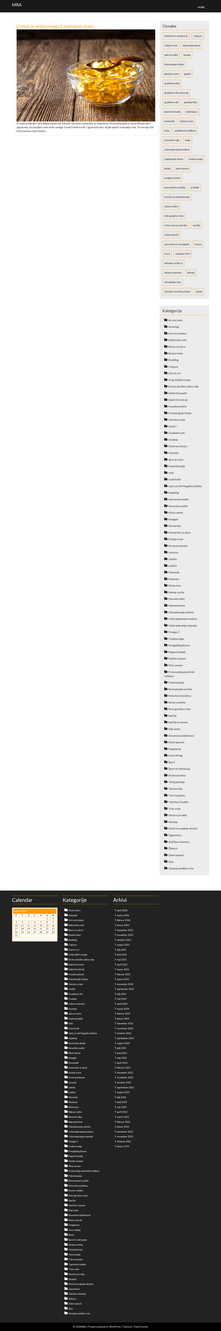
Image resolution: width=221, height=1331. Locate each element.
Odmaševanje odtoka (181, 612)
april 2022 (122, 1112)
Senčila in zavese (178, 722)
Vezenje (173, 821)
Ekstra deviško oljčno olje (183, 386)
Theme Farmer (140, 1326)
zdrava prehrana (172, 272)
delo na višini (171, 54)
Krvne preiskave (178, 545)
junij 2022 (122, 1102)
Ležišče (172, 565)
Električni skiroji (178, 399)
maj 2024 (122, 998)
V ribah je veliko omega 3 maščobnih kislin (55, 26)
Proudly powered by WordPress (104, 1326)
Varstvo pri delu (177, 815)
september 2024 (125, 989)
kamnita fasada (172, 111)
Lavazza (173, 552)
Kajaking (173, 492)
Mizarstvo (174, 585)
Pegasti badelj (176, 652)
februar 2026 (123, 920)
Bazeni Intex (175, 353)
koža (166, 130)
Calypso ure (170, 45)
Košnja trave (175, 539)
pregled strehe (172, 177)
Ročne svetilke (176, 702)
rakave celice (171, 206)
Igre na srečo (175, 459)
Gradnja (173, 439)
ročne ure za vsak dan (175, 225)
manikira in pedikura (185, 130)
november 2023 (125, 1028)
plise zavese (182, 168)
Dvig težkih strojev (179, 379)
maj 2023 (122, 1057)
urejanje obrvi (182, 253)
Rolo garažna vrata (179, 709)
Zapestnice (174, 835)
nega (187, 140)
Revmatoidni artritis (180, 689)
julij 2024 (121, 994)
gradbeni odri (171, 102)
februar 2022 (123, 1121)
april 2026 (122, 910)
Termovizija (175, 788)
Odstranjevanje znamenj (182, 625)
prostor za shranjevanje (176, 196)
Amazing (173, 326)
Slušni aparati (176, 742)
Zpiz (171, 861)
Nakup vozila (176, 592)
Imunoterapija (176, 466)
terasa (198, 244)
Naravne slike (176, 598)
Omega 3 (173, 632)
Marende (173, 572)
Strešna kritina (176, 775)
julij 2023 (121, 1048)
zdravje (191, 272)
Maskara (173, 579)
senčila (196, 225)
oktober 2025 (124, 940)
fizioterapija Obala (174, 64)
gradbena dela (172, 83)
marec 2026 (123, 915)
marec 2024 (123, 1008)
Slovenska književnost (181, 735)
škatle (199, 291)
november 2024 (125, 984)
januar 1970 (123, 1146)
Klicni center (175, 512)
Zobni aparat (176, 855)
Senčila (172, 715)
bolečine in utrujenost (176, 35)
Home (201, 7)
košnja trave (186, 121)
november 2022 (125, 1077)
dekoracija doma (191, 45)
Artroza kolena (177, 333)
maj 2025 (122, 959)
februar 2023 (123, 1067)
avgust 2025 (123, 944)
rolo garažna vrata (173, 215)
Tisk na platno (176, 795)
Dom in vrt (174, 373)
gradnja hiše (190, 102)
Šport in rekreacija (179, 768)
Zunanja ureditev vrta (180, 868)
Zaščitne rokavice (178, 841)
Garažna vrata (176, 419)
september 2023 (125, 1038)
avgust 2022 (123, 1092)
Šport (171, 762)
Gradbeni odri (176, 432)
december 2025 (125, 930)
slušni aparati (171, 234)
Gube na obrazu (177, 446)
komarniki (169, 121)
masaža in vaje (171, 140)
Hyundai (173, 452)
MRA (17, 4)
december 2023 (125, 1023)
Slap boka (174, 728)
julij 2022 (121, 1097)
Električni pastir (177, 393)
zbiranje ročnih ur (173, 263)
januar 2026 (123, 925)
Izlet (171, 472)
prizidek (195, 187)
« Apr (15, 939)
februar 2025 (123, 974)
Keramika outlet (178, 506)
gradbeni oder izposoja (176, 92)
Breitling (173, 359)
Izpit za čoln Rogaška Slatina (185, 486)
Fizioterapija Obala (179, 413)
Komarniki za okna (179, 532)
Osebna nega (176, 638)
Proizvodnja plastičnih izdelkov (84, 1171)
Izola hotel (174, 479)
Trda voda (174, 808)
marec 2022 (123, 1117)
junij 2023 (122, 1053)
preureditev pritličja (174, 187)
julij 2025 (121, 949)
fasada (186, 54)
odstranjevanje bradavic (177, 149)
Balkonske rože (177, 339)
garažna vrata (171, 73)
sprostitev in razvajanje (176, 244)
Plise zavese (175, 665)
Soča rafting (175, 755)
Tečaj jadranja (176, 781)
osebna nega (196, 158)
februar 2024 (123, 1013)
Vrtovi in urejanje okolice (183, 828)
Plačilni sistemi (177, 658)
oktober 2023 (124, 1033)
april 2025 (122, 964)
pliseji (167, 168)
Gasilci (172, 426)
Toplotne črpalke (178, 801)
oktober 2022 (124, 1082)
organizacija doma (173, 158)
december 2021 (125, 1131)
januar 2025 (123, 979)
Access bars (175, 320)
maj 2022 (122, 1107)
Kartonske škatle (178, 499)
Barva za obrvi (177, 346)
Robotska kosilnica (179, 695)
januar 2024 (123, 1018)
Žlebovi (172, 848)
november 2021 (125, 1136)
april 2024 (122, 1003)
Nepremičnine (176, 605)
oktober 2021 (124, 1141)
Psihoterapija (176, 682)
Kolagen (173, 519)
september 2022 (125, 1087)
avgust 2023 (123, 1043)
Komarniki (174, 525)
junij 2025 (122, 954)
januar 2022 (123, 1126)
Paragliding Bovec (179, 645)
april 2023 (122, 1062)
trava (167, 253)
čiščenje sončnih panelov (177, 291)
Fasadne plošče (177, 406)
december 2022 (125, 1072)
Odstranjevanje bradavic (183, 618)
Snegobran (174, 748)
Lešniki (172, 559)
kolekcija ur (192, 111)
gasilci (187, 73)
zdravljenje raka (172, 282)
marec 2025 (123, 969)
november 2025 (125, 935)
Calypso (197, 35)
